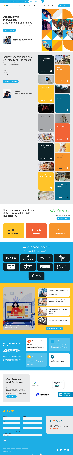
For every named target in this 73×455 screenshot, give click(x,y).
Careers (19, 448)
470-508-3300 (54, 429)
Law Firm (5, 72)
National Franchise (7, 74)
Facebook (57, 450)
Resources (13, 448)
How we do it (42, 71)
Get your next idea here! (35, 1)
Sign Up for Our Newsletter (54, 328)
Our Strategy (11, 396)
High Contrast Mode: (35, 454)
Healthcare (6, 77)
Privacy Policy (25, 448)
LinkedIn (68, 450)
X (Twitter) (61, 450)
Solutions (4, 448)
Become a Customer (64, 5)
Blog (17, 448)
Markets (8, 448)
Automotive (6, 70)
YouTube (65, 450)
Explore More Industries (11, 81)
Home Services (7, 68)
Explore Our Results (63, 218)
